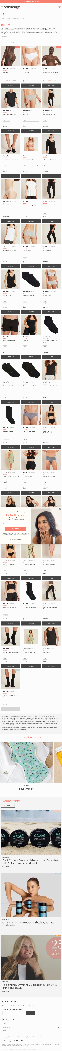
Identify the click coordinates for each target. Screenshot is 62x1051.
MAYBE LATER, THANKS (15, 539)
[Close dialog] (60, 508)
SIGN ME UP (15, 529)
